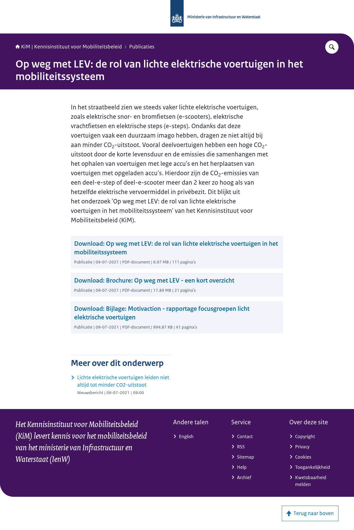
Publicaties (141, 46)
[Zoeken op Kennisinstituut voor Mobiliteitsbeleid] (332, 47)
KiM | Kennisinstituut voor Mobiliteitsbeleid (71, 46)
